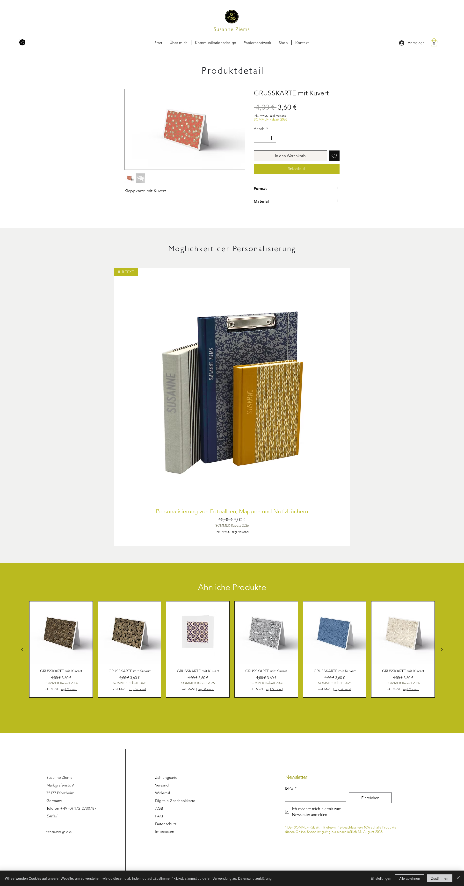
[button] (299, 16)
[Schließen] (458, 878)
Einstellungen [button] (381, 878)
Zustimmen (439, 878)
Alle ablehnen (409, 878)
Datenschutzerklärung (255, 878)
